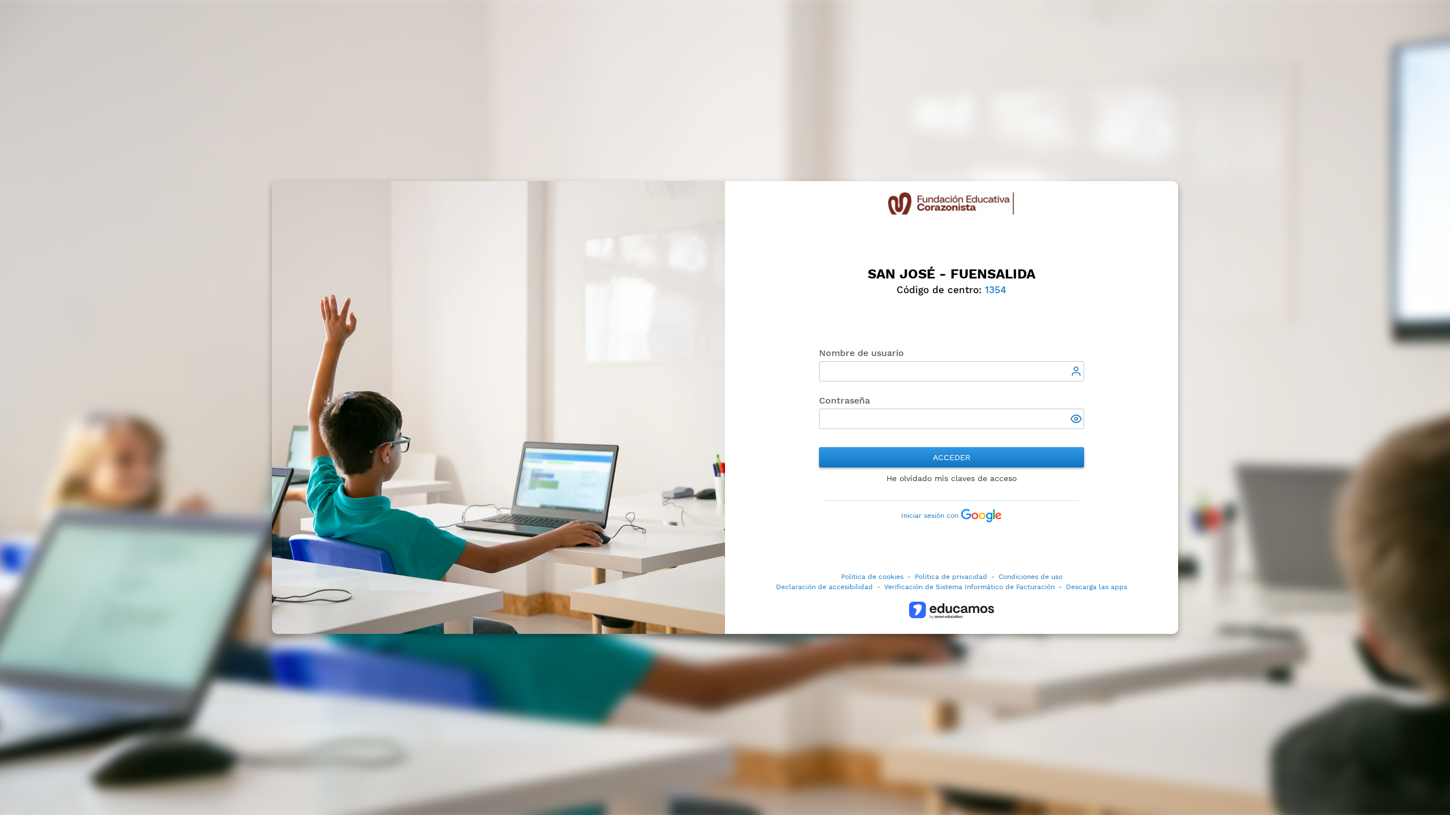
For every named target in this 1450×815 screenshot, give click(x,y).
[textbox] (951, 371)
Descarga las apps (1096, 587)
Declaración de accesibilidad (824, 587)
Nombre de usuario (861, 353)
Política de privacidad (951, 577)
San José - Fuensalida (951, 273)
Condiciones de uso (1031, 577)
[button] (1077, 420)
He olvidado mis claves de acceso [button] (951, 478)
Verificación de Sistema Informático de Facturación (969, 587)
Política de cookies (872, 577)
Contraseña (844, 400)
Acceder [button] (951, 457)
